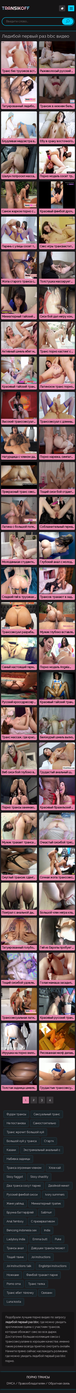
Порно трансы (38, 1377)
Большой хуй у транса (22, 1141)
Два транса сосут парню (24, 1185)
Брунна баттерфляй (20, 1212)
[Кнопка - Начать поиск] (67, 21)
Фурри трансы (16, 1114)
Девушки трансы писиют (48, 1248)
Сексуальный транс (47, 1114)
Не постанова (16, 1123)
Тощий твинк (15, 1257)
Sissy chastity (39, 1176)
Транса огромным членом (24, 1167)
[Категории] (71, 8)
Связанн (46, 1292)
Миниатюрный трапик (46, 1203)
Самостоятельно (44, 1123)
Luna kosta (14, 1301)
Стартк (49, 1141)
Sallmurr (46, 1212)
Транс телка (36, 1284)
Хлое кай (55, 1167)
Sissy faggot (15, 1176)
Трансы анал (15, 1248)
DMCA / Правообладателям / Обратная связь (38, 1383)
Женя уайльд (15, 1203)
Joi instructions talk (19, 1266)
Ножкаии (13, 1275)
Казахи (11, 1150)
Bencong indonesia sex (22, 1230)
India (47, 1230)
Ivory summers (55, 1194)
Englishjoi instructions (53, 1266)
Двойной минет (58, 1185)
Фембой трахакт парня (42, 1275)
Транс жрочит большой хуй (25, 1132)
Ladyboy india (16, 1239)
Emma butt (40, 1239)
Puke (58, 1239)
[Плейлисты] (62, 8)
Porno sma (14, 1284)
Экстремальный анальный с (41, 1150)
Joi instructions (41, 1257)
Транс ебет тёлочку (20, 1292)
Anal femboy (15, 1221)
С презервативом (43, 1221)
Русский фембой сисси (22, 1194)
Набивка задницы (18, 1159)
